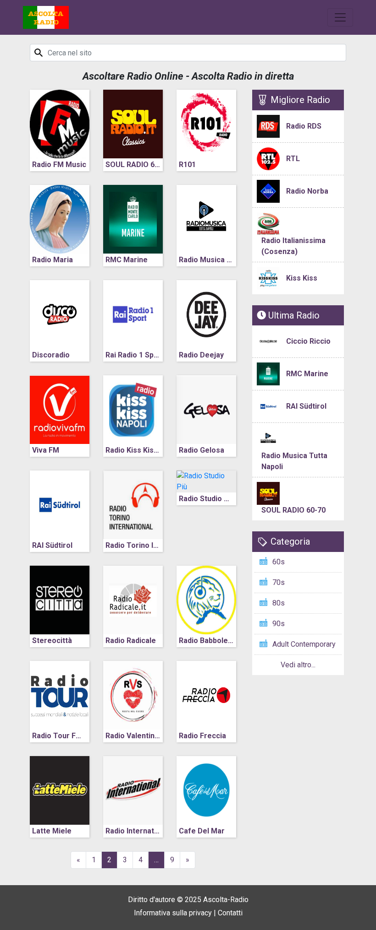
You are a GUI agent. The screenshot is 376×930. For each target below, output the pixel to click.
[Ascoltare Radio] (46, 17)
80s (278, 603)
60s (278, 561)
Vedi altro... (298, 664)
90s (278, 623)
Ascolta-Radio (226, 899)
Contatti (230, 912)
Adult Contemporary (304, 644)
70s (278, 582)
